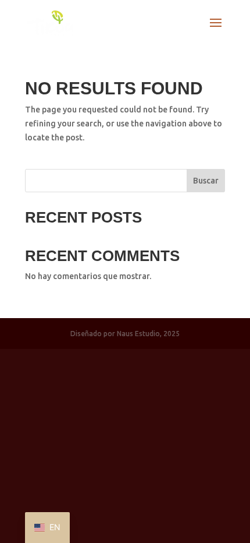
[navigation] (47, 527)
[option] (47, 527)
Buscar (206, 180)
